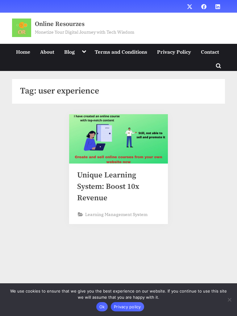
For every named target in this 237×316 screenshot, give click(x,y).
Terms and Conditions (121, 51)
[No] (229, 300)
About (47, 51)
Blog (69, 51)
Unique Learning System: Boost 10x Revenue (108, 186)
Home (23, 51)
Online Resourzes (60, 24)
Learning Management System (116, 214)
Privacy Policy (174, 51)
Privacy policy (127, 306)
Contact (210, 51)
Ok (102, 306)
